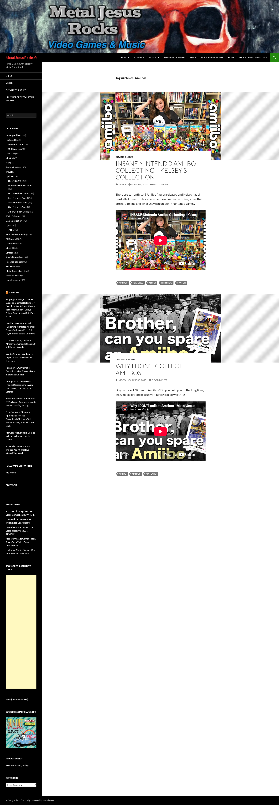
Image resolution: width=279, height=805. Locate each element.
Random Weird (13, 275)
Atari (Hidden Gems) (18, 207)
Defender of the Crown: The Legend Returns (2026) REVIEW (19, 531)
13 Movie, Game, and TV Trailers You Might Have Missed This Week (18, 450)
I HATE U (10, 229)
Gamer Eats (11, 243)
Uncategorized (125, 359)
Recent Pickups (13, 261)
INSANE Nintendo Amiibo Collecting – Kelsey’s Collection (156, 170)
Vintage (9, 252)
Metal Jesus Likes (14, 270)
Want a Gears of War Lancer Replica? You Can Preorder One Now (19, 357)
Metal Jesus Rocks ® (21, 57)
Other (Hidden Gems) (18, 211)
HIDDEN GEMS (13, 180)
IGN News (14, 292)
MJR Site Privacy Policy (17, 765)
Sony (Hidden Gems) (18, 198)
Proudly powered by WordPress (38, 800)
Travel (9, 171)
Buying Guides (124, 157)
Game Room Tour (14, 144)
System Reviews (13, 167)
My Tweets (11, 472)
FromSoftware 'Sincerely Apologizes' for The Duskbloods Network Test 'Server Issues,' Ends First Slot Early (20, 419)
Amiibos (123, 282)
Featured (138, 282)
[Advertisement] (21, 632)
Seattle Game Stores (212, 57)
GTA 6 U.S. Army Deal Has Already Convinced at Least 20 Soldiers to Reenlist (20, 344)
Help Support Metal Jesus (253, 57)
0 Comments (160, 184)
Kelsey (152, 282)
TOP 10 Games (13, 216)
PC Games (11, 239)
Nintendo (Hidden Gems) (20, 185)
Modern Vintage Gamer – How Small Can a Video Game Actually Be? (21, 542)
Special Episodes (14, 257)
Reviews (10, 266)
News (8, 162)
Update (9, 176)
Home (231, 57)
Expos (193, 57)
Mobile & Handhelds (16, 234)
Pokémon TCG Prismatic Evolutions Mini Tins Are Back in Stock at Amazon (20, 371)
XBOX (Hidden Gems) (18, 193)
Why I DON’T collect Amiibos (149, 369)
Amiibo (122, 473)
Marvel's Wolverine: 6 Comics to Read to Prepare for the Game (20, 436)
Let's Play (10, 153)
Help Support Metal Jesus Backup (20, 99)
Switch (181, 282)
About (123, 57)
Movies (9, 158)
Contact (139, 57)
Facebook (11, 485)
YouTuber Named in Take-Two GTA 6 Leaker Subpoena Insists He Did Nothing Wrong (21, 402)
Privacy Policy (13, 800)
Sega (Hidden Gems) (18, 202)
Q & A (8, 225)
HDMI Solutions (14, 149)
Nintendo (166, 282)
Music (9, 248)
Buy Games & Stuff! (174, 57)
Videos (152, 57)
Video (122, 184)
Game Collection (14, 220)
